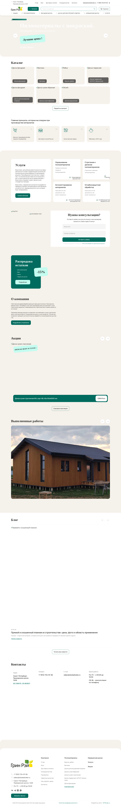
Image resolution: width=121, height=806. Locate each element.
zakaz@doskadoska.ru (89, 3)
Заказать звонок (19, 796)
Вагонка (67, 765)
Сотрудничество (64, 3)
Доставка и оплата (51, 3)
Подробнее (27, 47)
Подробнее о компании (21, 323)
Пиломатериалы (29, 13)
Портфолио (45, 775)
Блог (42, 3)
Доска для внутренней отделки (69, 13)
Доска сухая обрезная (71, 772)
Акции (15, 13)
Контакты (74, 3)
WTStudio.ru (106, 803)
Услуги (107, 13)
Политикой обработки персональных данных (93, 243)
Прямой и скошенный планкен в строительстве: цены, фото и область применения (54, 632)
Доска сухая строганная (72, 775)
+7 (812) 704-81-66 (102, 3)
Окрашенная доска (92, 13)
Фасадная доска (46, 13)
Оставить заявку (84, 240)
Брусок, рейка (69, 762)
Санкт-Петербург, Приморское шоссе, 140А (20, 3)
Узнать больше (23, 196)
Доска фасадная (70, 783)
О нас (36, 3)
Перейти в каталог (60, 108)
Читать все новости (60, 652)
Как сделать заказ (47, 781)
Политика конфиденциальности (68, 803)
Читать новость (16, 639)
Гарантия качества (47, 778)
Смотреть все (69, 787)
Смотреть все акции (61, 408)
